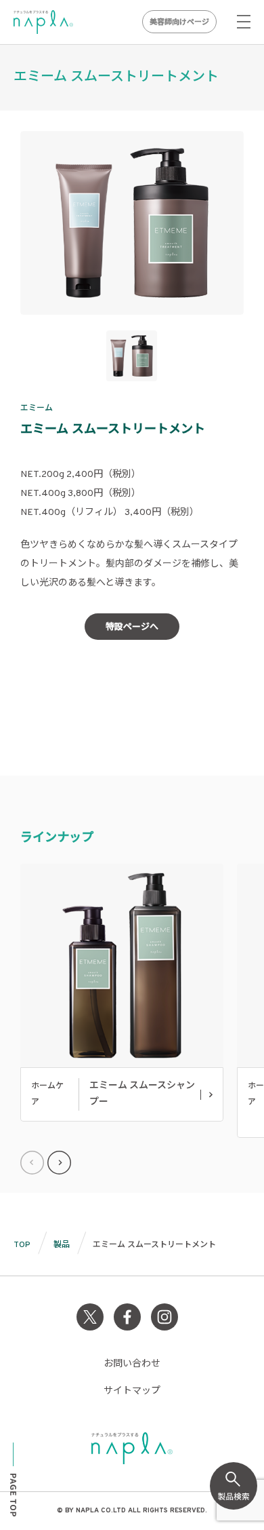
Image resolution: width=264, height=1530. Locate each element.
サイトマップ (132, 1391)
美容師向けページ (179, 22)
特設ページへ (132, 627)
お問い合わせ (132, 1364)
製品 (61, 1245)
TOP (22, 1245)
